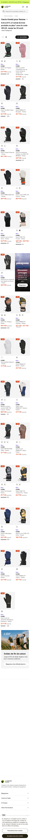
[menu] (27, 7)
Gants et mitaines (8, 16)
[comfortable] (6, 37)
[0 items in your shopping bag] (23, 7)
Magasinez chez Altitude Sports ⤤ (16, 664)
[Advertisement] (15, 697)
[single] (2, 37)
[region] (15, 828)
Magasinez (26, 2)
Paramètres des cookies (15, 830)
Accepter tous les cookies (15, 836)
